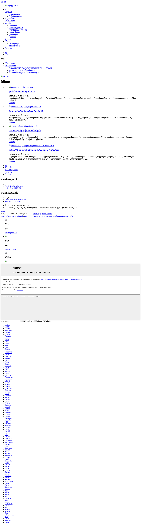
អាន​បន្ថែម (12, 103)
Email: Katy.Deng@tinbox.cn (14, 186)
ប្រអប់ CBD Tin (29, 216)
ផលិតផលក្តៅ (37, 214)
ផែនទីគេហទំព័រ (47, 214)
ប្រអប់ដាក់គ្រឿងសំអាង (16, 28)
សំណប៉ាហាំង (5, 216)
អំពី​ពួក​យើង (8, 12)
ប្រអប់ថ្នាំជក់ (12, 37)
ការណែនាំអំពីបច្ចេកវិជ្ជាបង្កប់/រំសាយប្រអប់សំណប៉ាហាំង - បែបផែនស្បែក (34, 150)
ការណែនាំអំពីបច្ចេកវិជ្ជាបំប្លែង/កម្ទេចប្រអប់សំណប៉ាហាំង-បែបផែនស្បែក (30, 68)
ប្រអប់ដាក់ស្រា (13, 34)
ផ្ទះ (6, 9)
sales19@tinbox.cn (11, 233)
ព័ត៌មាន (7, 41)
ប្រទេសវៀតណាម (14, 14)
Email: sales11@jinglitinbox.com (15, 200)
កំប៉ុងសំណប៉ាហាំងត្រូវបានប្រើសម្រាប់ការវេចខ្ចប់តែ (24, 72)
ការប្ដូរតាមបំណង (10, 18)
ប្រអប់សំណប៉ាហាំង (67, 216)
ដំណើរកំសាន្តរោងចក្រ (15, 16)
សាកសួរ (3, 211)
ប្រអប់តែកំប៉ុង (57, 216)
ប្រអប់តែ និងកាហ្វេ (14, 32)
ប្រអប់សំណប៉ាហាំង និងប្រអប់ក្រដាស (22, 91)
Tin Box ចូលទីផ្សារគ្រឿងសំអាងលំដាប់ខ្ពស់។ (22, 70)
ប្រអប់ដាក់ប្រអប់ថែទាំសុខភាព (18, 30)
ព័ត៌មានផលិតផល (14, 46)
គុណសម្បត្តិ (8, 172)
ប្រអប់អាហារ (13, 25)
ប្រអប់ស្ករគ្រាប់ (38, 216)
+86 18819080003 (11, 249)
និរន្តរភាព (8, 39)
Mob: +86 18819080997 (13, 201)
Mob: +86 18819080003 (13, 188)
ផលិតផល (8, 23)
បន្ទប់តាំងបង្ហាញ (10, 21)
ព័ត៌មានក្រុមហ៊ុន (14, 44)
